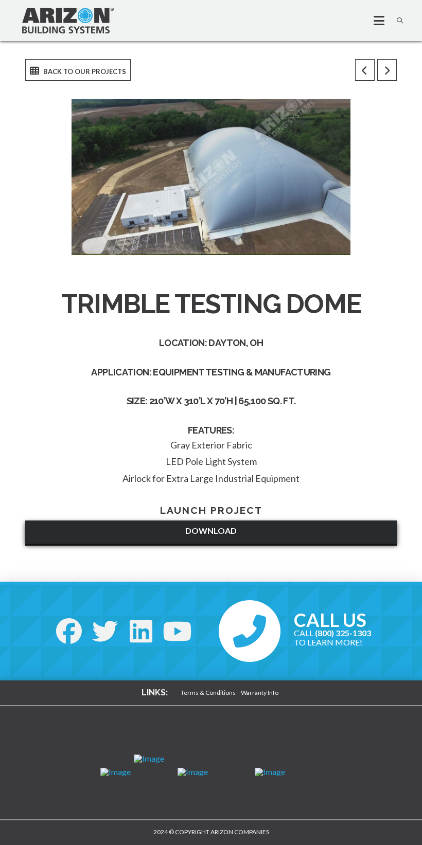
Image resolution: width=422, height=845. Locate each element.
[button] (374, 20)
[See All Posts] (78, 70)
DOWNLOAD (211, 530)
